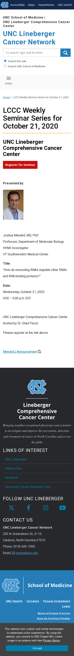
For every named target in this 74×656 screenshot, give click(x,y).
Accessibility (17, 5)
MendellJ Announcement (20, 352)
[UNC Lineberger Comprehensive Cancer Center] (37, 399)
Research (11, 478)
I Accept (37, 648)
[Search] (65, 53)
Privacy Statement (56, 601)
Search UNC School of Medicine (26, 66)
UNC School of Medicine (23, 17)
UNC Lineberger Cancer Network (29, 38)
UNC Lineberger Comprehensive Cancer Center (36, 24)
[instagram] (46, 508)
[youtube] (62, 508)
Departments (46, 5)
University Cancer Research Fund (27, 487)
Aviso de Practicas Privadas (53, 618)
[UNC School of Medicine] (37, 585)
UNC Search (65, 5)
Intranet (32, 601)
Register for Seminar (20, 165)
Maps (31, 5)
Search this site (16, 61)
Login (66, 606)
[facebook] (28, 508)
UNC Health (14, 601)
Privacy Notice (51, 640)
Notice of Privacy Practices (54, 613)
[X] (11, 508)
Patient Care (13, 468)
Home (6, 97)
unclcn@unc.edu (27, 553)
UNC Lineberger (16, 459)
